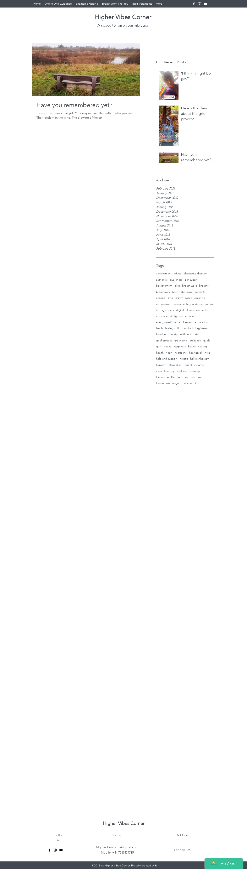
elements (201, 310)
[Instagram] (199, 4)
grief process (164, 340)
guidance (195, 340)
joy (172, 371)
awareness (176, 279)
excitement (186, 322)
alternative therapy (195, 273)
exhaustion (201, 322)
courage (161, 310)
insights (199, 364)
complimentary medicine (188, 304)
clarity (179, 297)
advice (178, 273)
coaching (199, 297)
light (179, 377)
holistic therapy (199, 358)
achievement (164, 273)
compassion (163, 304)
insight (188, 364)
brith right (178, 292)
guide (206, 340)
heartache (181, 352)
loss (193, 377)
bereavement (164, 285)
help (207, 352)
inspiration (162, 371)
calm (190, 292)
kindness (182, 371)
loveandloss (163, 383)
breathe (204, 285)
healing (202, 346)
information (175, 364)
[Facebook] (194, 4)
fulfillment (185, 334)
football (188, 328)
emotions (190, 316)
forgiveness (202, 328)
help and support (166, 358)
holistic (184, 358)
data (171, 310)
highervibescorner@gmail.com (117, 847)
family (159, 328)
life (173, 377)
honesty (161, 364)
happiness (179, 346)
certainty (200, 292)
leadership (162, 377)
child (170, 297)
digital (180, 310)
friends (173, 334)
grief (196, 334)
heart (169, 352)
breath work (189, 285)
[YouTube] (205, 4)
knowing (194, 371)
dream (190, 310)
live (187, 377)
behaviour (191, 279)
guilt (159, 346)
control (209, 304)
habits (167, 346)
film (179, 328)
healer (192, 346)
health (160, 352)
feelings (170, 328)
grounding (180, 340)
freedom (161, 334)
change (160, 297)
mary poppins (190, 383)
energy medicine (166, 322)
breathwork (163, 292)
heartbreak (195, 352)
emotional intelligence (169, 316)
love (200, 377)
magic (176, 383)
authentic (161, 279)
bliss (177, 285)
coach (188, 297)
